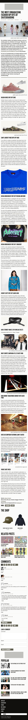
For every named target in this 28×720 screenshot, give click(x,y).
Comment (3, 631)
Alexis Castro (10, 19)
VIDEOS (2, 705)
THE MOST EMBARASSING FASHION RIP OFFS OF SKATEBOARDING (11, 15)
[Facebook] (19, 711)
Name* (2, 640)
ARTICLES (16, 19)
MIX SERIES (3, 707)
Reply (2, 572)
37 (21, 19)
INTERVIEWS (3, 703)
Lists (12, 506)
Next (15, 565)
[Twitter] (21, 711)
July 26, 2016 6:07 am (9, 616)
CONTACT (3, 709)
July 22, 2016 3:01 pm (8, 584)
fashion (8, 506)
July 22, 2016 (3, 19)
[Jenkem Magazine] (14, 1)
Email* (2, 644)
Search (2, 714)
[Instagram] (23, 711)
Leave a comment (5, 629)
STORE (2, 711)
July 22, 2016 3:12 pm (8, 605)
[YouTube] (25, 711)
